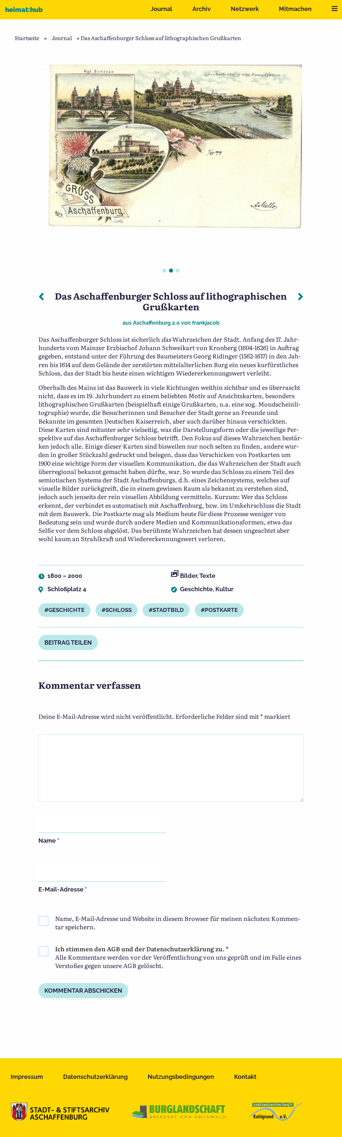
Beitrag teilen (68, 642)
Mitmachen (295, 8)
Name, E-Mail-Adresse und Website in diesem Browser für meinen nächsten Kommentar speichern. (177, 922)
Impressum (27, 1076)
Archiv (201, 8)
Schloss (119, 610)
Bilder (188, 575)
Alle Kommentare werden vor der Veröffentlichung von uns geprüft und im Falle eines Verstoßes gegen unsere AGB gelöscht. (178, 957)
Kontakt (245, 1076)
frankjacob (205, 323)
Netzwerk (245, 8)
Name (48, 840)
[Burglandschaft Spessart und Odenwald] (179, 1119)
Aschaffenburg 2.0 (156, 323)
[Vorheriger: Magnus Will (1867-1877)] (41, 296)
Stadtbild (168, 610)
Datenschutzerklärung (95, 1076)
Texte (207, 575)
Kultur (224, 589)
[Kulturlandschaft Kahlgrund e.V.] (275, 1119)
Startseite (27, 38)
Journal (161, 8)
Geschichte (196, 589)
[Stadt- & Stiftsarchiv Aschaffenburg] (60, 1119)
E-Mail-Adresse (62, 889)
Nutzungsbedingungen (181, 1076)
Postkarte (221, 610)
